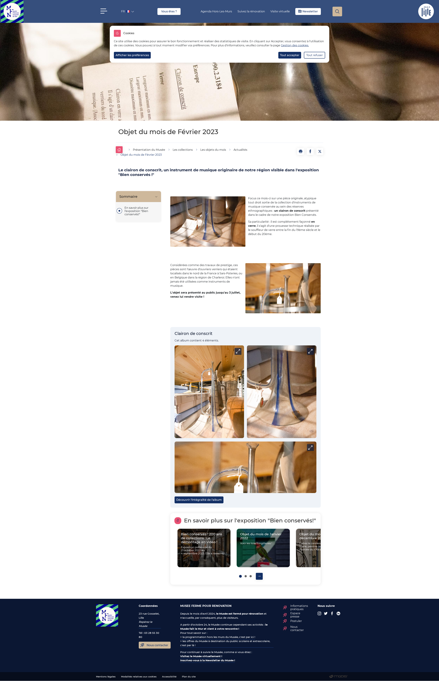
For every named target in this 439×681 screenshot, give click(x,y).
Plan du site (189, 676)
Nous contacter (157, 645)
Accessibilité (169, 676)
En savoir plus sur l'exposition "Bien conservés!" (136, 211)
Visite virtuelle (280, 11)
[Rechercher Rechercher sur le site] (337, 11)
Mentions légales (106, 676)
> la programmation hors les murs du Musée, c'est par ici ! (217, 637)
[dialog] (219, 44)
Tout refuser (314, 55)
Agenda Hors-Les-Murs (216, 11)
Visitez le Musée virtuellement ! (201, 656)
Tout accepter (289, 55)
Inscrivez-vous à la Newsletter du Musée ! (207, 660)
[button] (103, 11)
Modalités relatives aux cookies (139, 676)
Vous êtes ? (169, 11)
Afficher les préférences (132, 55)
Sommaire (128, 196)
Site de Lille (426, 11)
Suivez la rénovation (251, 11)
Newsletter (310, 11)
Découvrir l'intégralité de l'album (199, 499)
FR (125, 12)
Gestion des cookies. (295, 45)
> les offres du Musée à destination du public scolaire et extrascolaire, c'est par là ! (225, 643)
